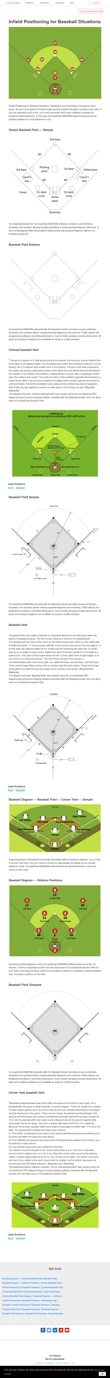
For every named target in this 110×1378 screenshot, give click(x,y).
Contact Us (39, 1363)
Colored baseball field (24, 350)
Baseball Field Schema (24, 244)
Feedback (50, 1363)
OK (102, 1374)
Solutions (44, 2)
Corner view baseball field (26, 1092)
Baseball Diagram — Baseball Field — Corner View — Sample (51, 799)
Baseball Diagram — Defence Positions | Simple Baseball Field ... (32, 1282)
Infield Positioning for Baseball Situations (55, 21)
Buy (72, 2)
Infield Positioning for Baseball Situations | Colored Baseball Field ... (33, 1287)
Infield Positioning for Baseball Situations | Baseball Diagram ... (31, 1309)
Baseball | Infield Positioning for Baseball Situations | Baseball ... (32, 1304)
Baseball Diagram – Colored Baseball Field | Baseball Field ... (30, 1278)
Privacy (66, 1363)
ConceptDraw (13, 2)
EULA (58, 1363)
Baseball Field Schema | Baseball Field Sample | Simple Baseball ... (33, 1313)
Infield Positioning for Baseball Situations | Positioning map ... (30, 1300)
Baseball (20, 487)
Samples (60, 2)
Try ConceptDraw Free (90, 11)
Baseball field (18, 625)
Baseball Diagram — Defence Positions (35, 880)
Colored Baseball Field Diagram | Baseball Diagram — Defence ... (33, 1295)
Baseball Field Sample (24, 497)
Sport (10, 487)
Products (29, 2)
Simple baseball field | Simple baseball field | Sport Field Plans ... (32, 1291)
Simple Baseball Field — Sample (31, 130)
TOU (73, 1363)
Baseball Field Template (25, 985)
